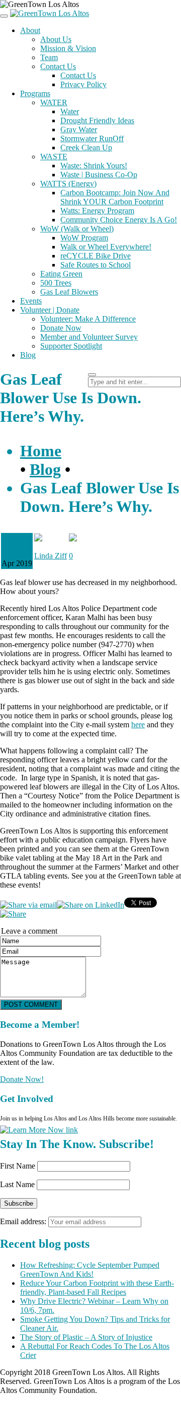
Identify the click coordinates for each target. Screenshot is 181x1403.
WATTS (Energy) (68, 183)
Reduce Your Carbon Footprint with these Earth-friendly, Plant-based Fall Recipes (97, 1287)
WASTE (53, 156)
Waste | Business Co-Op (98, 174)
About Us (55, 39)
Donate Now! (22, 1079)
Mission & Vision (68, 48)
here (138, 724)
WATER (53, 102)
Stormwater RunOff (92, 138)
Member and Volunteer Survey (89, 337)
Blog (28, 355)
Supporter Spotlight (71, 346)
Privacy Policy (83, 84)
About (30, 30)
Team (49, 57)
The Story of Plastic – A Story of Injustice (86, 1337)
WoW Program (84, 237)
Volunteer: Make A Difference (88, 319)
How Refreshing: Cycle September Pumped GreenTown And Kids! (89, 1269)
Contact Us (58, 66)
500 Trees (55, 282)
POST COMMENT (31, 1004)
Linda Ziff (50, 555)
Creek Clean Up (86, 147)
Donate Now (60, 328)
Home (40, 451)
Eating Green (61, 273)
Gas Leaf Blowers (69, 292)
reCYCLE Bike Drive (95, 255)
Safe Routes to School (95, 264)
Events (31, 301)
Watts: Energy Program (97, 210)
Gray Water (78, 129)
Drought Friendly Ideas (97, 120)
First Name (17, 1166)
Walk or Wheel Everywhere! (105, 246)
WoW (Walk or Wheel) (77, 228)
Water (69, 111)
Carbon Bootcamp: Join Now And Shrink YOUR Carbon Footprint (114, 197)
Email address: (24, 1221)
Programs (35, 93)
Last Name (17, 1184)
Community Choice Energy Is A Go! (118, 219)
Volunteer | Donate (49, 310)
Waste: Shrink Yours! (93, 165)
